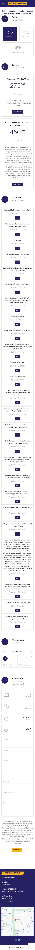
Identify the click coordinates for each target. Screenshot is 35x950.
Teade (5, 803)
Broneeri (17, 111)
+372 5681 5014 (12, 889)
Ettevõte (6, 760)
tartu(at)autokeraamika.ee (14, 891)
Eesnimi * (6, 739)
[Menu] (2, 3)
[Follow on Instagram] (19, 940)
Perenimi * (6, 750)
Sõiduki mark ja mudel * (10, 792)
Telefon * (6, 781)
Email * (5, 771)
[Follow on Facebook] (16, 940)
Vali (17, 218)
